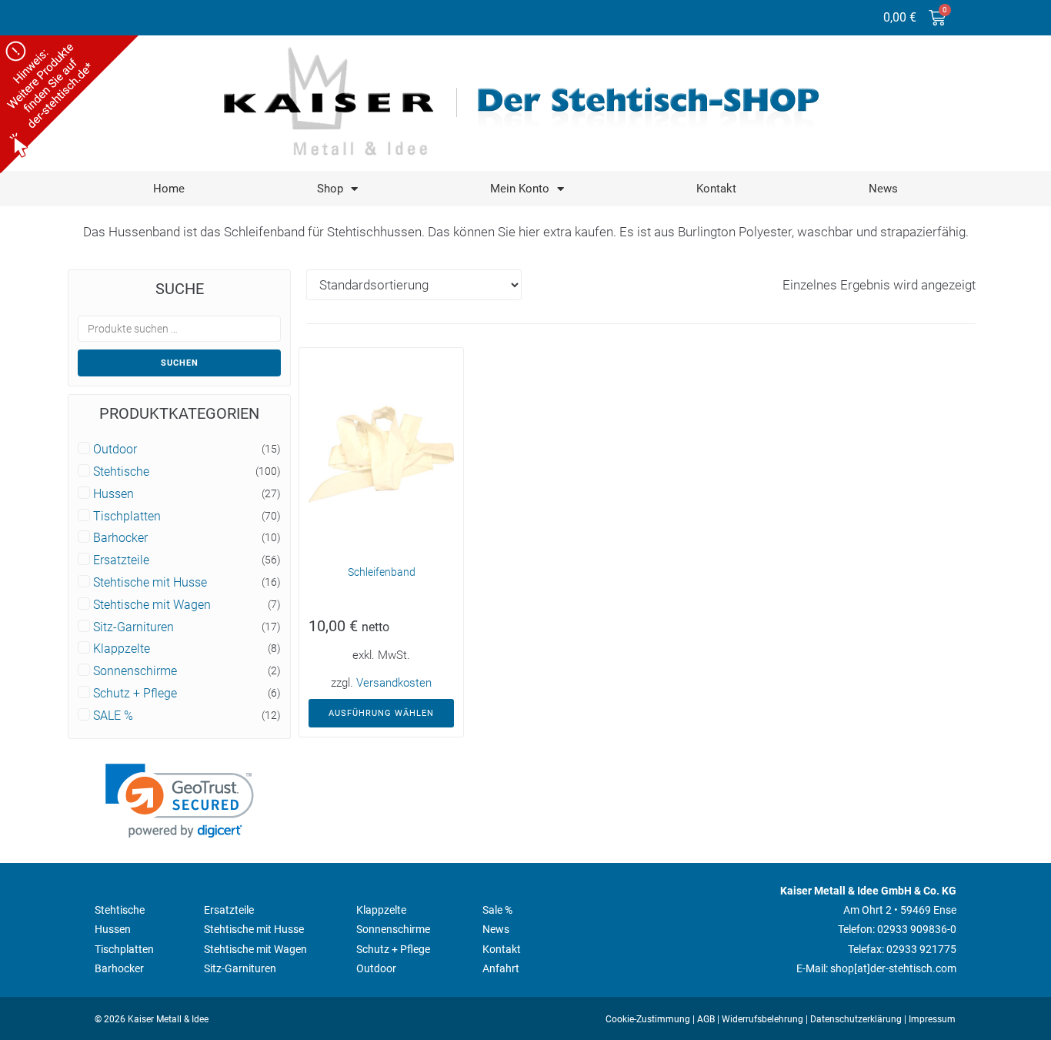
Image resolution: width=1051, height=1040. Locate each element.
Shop (330, 189)
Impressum (932, 1019)
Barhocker (120, 538)
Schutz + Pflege (135, 694)
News (883, 189)
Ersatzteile (121, 560)
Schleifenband (381, 572)
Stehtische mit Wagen (152, 605)
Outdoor (115, 449)
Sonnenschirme (135, 671)
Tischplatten (127, 516)
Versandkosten (394, 683)
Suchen (180, 363)
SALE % (113, 716)
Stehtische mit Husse (150, 583)
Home (169, 189)
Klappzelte (121, 649)
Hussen (113, 494)
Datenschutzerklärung (856, 1019)
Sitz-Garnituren (133, 627)
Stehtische (121, 472)
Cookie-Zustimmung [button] (648, 1019)
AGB (706, 1019)
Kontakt (716, 189)
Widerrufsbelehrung (762, 1019)
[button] (179, 801)
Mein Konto (519, 189)
